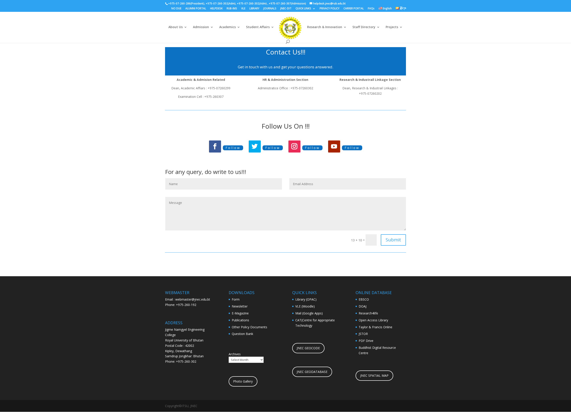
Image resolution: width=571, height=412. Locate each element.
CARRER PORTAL (353, 8)
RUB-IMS (232, 8)
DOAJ (362, 306)
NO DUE (176, 8)
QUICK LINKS (303, 8)
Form (236, 299)
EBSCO (364, 299)
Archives (235, 354)
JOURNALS (269, 8)
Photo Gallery (243, 381)
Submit (393, 240)
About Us (175, 27)
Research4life (368, 313)
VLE (243, 8)
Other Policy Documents (249, 327)
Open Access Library (373, 320)
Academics (227, 27)
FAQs (371, 8)
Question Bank (242, 334)
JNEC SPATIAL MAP (374, 375)
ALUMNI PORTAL (195, 8)
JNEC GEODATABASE (312, 372)
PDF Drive (366, 341)
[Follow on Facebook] (215, 146)
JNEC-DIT (286, 8)
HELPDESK (216, 8)
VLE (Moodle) (305, 306)
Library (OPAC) (306, 299)
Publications (240, 320)
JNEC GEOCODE (308, 348)
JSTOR (363, 334)
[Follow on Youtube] (334, 146)
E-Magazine (240, 313)
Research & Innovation (324, 27)
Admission (201, 27)
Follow (233, 148)
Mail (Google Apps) (309, 313)
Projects (392, 27)
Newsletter (240, 306)
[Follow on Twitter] (255, 146)
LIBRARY (254, 8)
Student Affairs (258, 27)
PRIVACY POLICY (329, 8)
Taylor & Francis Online (375, 327)
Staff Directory (363, 27)
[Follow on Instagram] (294, 146)
